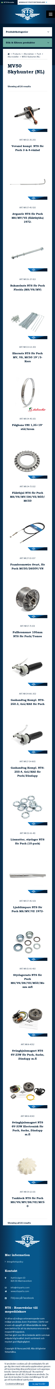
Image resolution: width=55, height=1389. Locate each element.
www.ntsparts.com (20, 1291)
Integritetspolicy (15, 1261)
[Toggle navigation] (50, 14)
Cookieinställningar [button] (14, 1384)
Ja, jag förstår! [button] (38, 1384)
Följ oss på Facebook (22, 1298)
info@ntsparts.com (20, 1287)
